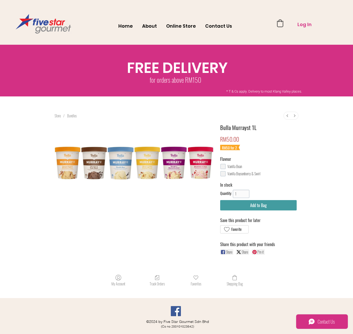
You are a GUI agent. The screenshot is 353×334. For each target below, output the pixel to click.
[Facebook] (176, 311)
